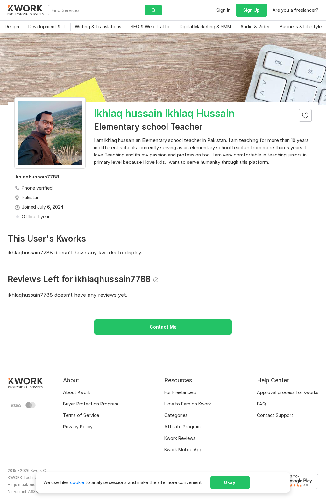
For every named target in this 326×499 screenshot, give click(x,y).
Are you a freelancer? (295, 10)
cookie (77, 482)
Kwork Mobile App (183, 449)
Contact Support (275, 415)
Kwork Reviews (179, 438)
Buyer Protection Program (90, 403)
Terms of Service (81, 415)
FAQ (261, 403)
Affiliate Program (182, 426)
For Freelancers (180, 392)
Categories (176, 415)
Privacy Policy (78, 426)
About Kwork (76, 392)
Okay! (230, 482)
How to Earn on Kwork (187, 403)
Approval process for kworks (287, 392)
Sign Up (251, 10)
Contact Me (163, 326)
